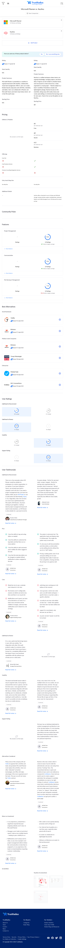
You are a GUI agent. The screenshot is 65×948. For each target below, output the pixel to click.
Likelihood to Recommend (9, 404)
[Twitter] (56, 937)
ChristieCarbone (14, 615)
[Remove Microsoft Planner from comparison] (61, 20)
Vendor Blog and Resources (51, 927)
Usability (4, 435)
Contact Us (6, 931)
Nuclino (12, 32)
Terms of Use (6, 937)
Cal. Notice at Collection (9, 939)
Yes (42, 54)
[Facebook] (52, 937)
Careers (5, 927)
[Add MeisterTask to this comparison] (60, 373)
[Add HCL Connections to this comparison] (60, 385)
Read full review (9, 523)
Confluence (48, 774)
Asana (24, 496)
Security (14, 937)
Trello (7, 764)
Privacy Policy (22, 937)
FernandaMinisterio (14, 781)
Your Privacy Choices (33, 937)
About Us (5, 922)
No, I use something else (52, 54)
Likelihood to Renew (7, 419)
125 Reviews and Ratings (15, 23)
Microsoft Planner (15, 21)
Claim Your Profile (49, 925)
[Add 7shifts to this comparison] (60, 320)
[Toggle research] (8, 3)
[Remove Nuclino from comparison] (61, 31)
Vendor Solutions (48, 922)
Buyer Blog (26, 925)
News (4, 929)
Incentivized (9, 514)
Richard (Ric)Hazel (14, 664)
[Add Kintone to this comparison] (60, 331)
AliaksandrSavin (45, 502)
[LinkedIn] (60, 937)
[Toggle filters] (3, 3)
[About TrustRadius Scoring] (3, 64)
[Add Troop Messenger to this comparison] (60, 358)
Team (4, 925)
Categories (26, 922)
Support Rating (6, 450)
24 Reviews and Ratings (15, 34)
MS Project (21, 494)
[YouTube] (48, 937)
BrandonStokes (13, 517)
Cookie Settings (22, 939)
